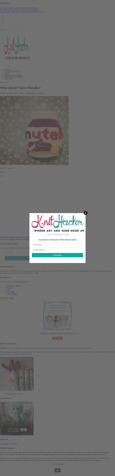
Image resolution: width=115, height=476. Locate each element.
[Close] (85, 213)
